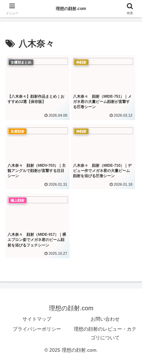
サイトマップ (36, 319)
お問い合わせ (105, 319)
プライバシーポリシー (37, 329)
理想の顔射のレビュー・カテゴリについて (105, 333)
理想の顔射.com (71, 8)
